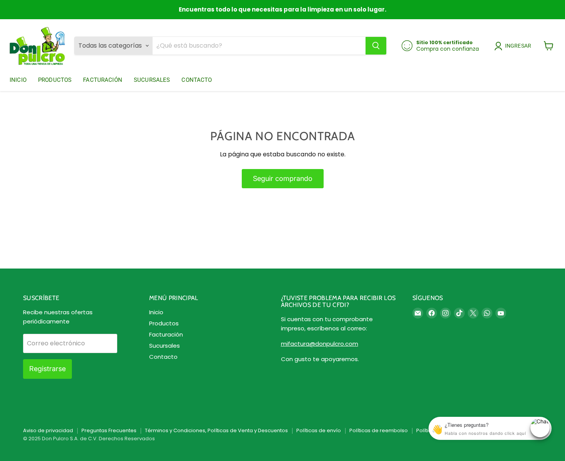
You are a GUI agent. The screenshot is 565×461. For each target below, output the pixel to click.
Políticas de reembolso (378, 430)
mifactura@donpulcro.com (319, 344)
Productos (54, 79)
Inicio (18, 79)
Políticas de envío (318, 430)
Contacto (196, 79)
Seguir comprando (282, 178)
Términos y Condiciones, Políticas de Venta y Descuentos (216, 430)
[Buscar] (376, 46)
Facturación (102, 79)
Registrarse (47, 369)
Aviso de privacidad (48, 430)
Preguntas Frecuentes (108, 430)
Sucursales (152, 79)
